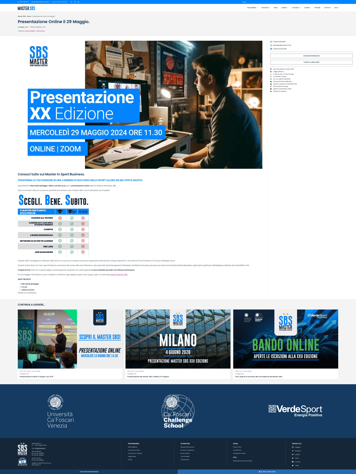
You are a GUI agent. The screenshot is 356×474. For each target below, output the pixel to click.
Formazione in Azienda (135, 453)
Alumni (306, 8)
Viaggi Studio (132, 456)
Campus (284, 8)
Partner (317, 8)
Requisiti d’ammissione (187, 447)
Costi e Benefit (185, 456)
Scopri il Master (30, 31)
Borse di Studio (185, 453)
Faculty (130, 459)
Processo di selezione (187, 450)
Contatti (327, 8)
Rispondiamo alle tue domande (242, 461)
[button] (20, 345)
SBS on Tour (41, 31)
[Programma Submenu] (257, 8)
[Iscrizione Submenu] (269, 8)
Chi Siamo (295, 8)
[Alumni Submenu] (310, 8)
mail (95, 275)
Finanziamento (185, 459)
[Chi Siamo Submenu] (300, 8)
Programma (251, 8)
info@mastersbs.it (40, 448)
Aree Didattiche (132, 447)
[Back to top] (352, 466)
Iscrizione (264, 8)
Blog (336, 8)
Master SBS (22, 16)
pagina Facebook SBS (118, 275)
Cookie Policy (237, 450)
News (275, 8)
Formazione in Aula (134, 450)
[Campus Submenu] (287, 8)
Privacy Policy (237, 447)
